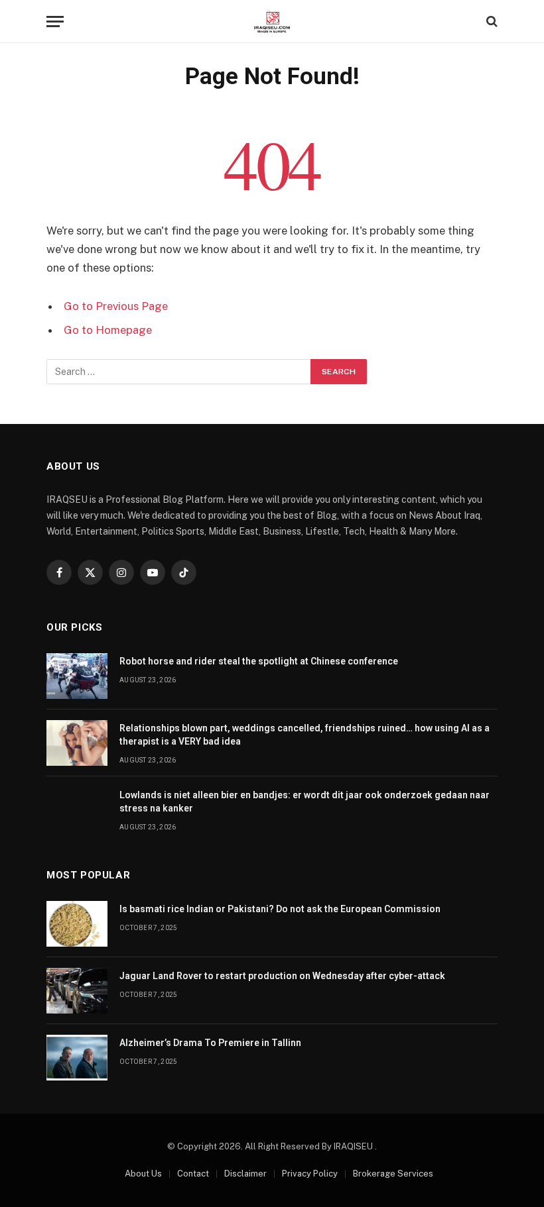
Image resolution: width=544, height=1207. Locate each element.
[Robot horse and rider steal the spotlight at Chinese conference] (76, 676)
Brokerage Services (393, 1174)
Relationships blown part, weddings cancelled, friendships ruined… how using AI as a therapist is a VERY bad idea (304, 735)
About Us (143, 1174)
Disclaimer (245, 1174)
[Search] (491, 21)
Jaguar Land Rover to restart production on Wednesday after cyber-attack (282, 976)
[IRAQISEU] (271, 21)
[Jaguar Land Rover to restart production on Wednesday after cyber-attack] (76, 991)
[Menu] (55, 21)
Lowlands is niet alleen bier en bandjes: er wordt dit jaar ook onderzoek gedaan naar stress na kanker (304, 801)
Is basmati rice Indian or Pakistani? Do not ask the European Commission (280, 909)
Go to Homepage (108, 330)
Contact (193, 1174)
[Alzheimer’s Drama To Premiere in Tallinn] (76, 1057)
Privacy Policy (310, 1174)
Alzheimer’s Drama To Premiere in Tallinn (210, 1042)
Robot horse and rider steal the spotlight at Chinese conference (258, 661)
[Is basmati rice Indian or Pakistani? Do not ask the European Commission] (76, 924)
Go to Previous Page (116, 306)
